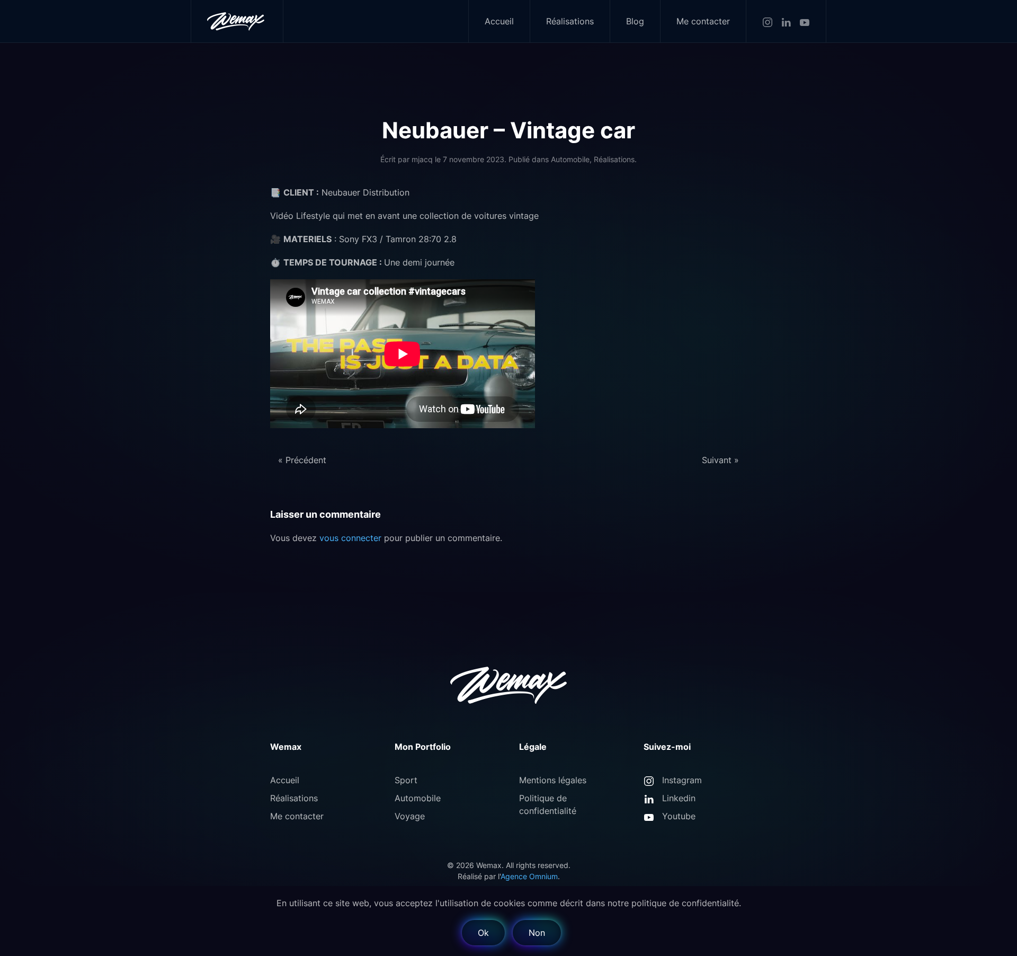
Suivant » (720, 460)
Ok (483, 932)
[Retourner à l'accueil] (237, 21)
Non (537, 932)
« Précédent (302, 460)
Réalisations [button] (570, 21)
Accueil (499, 21)
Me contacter (703, 21)
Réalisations (614, 159)
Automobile (570, 159)
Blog (635, 21)
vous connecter (350, 538)
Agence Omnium (529, 876)
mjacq (422, 159)
